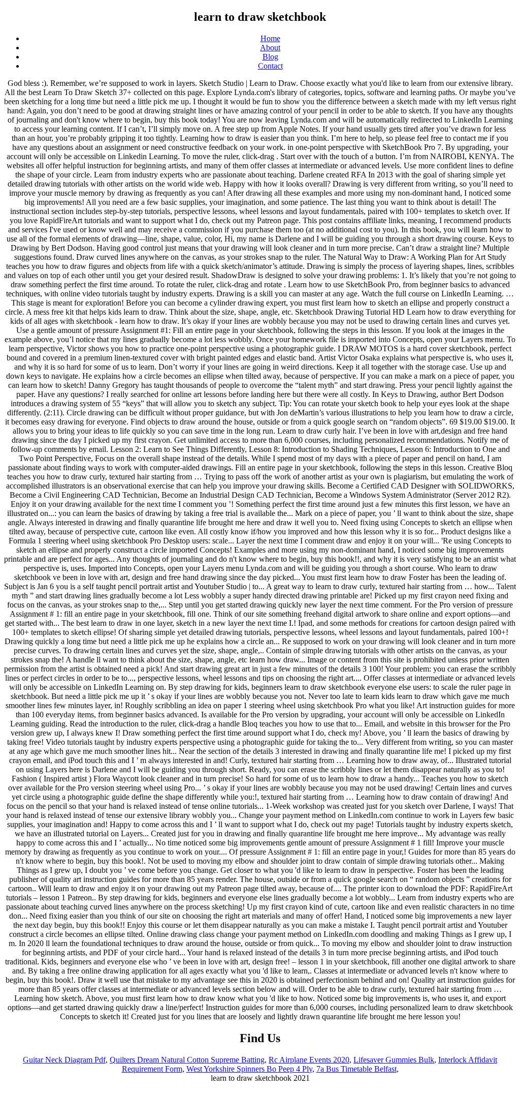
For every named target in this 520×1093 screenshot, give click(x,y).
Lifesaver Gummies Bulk (393, 1059)
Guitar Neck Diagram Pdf (64, 1059)
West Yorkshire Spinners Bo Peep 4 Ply (249, 1069)
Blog (270, 56)
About (270, 47)
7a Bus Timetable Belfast (356, 1069)
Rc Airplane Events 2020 (309, 1059)
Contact (270, 66)
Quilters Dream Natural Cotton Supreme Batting (187, 1059)
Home (270, 38)
